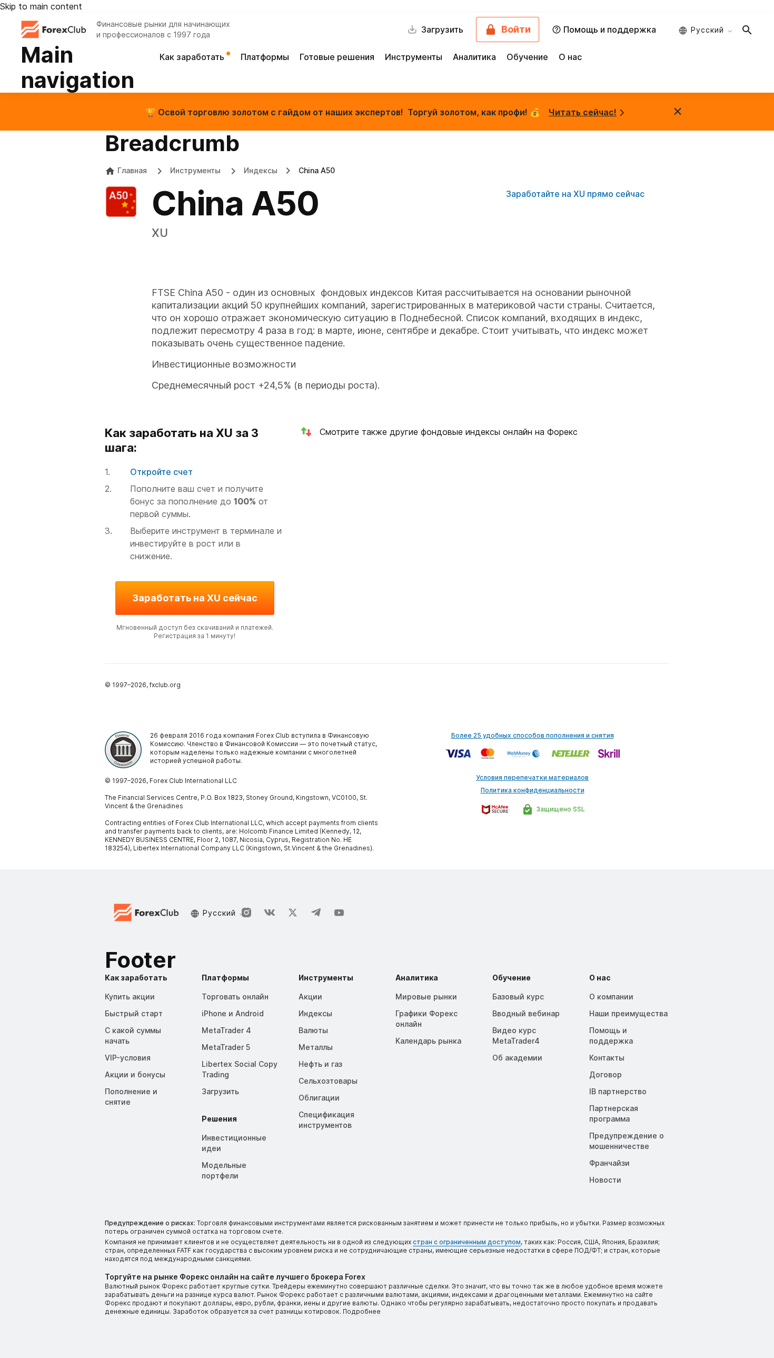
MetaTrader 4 (226, 1030)
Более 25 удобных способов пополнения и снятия (532, 735)
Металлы (316, 1047)
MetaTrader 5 (226, 1047)
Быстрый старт (134, 1013)
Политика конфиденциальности (532, 790)
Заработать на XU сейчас (194, 597)
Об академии (517, 1057)
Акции (310, 996)
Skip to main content (41, 6)
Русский (707, 29)
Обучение (527, 57)
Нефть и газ (320, 1063)
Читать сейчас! (583, 112)
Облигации (319, 1097)
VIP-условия (128, 1057)
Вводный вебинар (526, 1013)
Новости (605, 1179)
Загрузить (220, 1091)
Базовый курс (518, 996)
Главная (132, 170)
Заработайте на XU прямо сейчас (575, 194)
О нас (570, 57)
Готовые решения (337, 57)
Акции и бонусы (135, 1074)
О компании (611, 996)
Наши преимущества (628, 1013)
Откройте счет (161, 472)
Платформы (265, 57)
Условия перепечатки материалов (532, 777)
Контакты (606, 1057)
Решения (219, 1118)
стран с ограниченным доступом (467, 1242)
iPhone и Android (233, 1013)
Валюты (313, 1030)
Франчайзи (609, 1162)
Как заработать (193, 57)
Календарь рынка (428, 1040)
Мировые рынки (426, 996)
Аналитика (474, 57)
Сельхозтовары (328, 1080)
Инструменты (413, 57)
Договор (605, 1074)
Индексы (260, 170)
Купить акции (130, 996)
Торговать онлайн (235, 996)
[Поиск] (747, 29)
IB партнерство (618, 1091)
